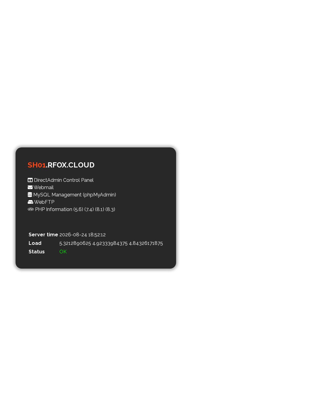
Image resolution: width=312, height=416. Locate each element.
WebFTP (43, 202)
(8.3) (110, 209)
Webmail (43, 187)
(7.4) (89, 209)
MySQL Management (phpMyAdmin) (74, 195)
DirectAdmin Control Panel (63, 180)
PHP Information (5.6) (58, 209)
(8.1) (99, 209)
